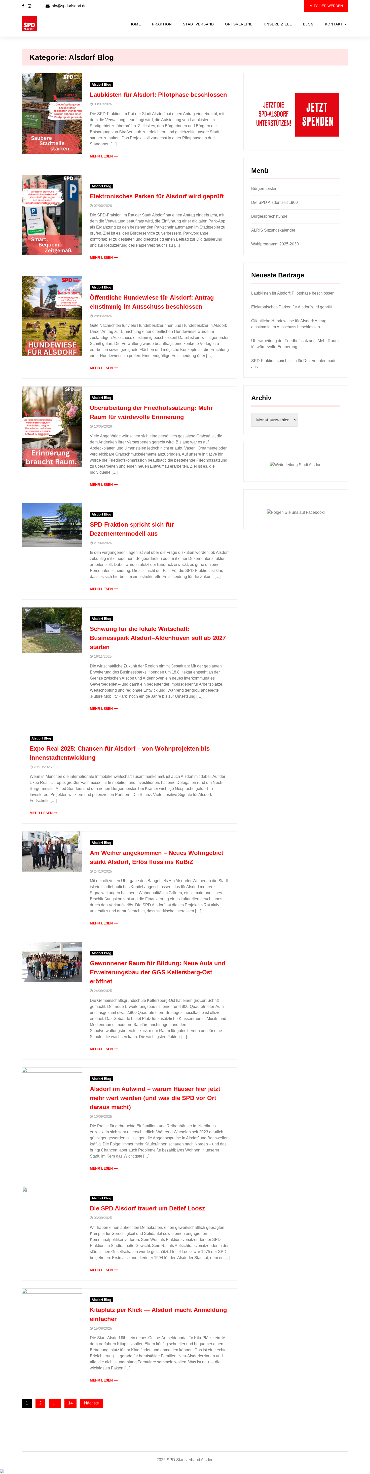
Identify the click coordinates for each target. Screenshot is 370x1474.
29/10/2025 (43, 767)
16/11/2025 (103, 656)
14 (70, 1403)
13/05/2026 (103, 426)
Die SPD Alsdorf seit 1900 (274, 202)
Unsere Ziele (278, 24)
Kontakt (334, 24)
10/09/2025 (103, 1116)
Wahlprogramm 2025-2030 (275, 244)
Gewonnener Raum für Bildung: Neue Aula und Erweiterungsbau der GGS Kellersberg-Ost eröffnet (158, 972)
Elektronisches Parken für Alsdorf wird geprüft (157, 196)
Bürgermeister (263, 188)
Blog (308, 24)
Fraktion (162, 24)
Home (135, 24)
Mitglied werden (326, 6)
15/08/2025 (103, 1328)
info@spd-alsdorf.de (68, 6)
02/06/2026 (103, 206)
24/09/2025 (103, 991)
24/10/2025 (103, 871)
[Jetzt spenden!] (295, 114)
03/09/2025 (103, 1218)
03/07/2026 (103, 104)
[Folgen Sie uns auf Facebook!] (296, 512)
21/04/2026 (103, 543)
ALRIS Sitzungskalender (273, 230)
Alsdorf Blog (101, 84)
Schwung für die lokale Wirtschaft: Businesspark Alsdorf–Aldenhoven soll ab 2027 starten (158, 637)
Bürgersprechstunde (269, 216)
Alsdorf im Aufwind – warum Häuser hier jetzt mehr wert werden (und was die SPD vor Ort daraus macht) (155, 1097)
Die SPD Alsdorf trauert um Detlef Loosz (147, 1208)
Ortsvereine (239, 24)
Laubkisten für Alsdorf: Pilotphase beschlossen (158, 94)
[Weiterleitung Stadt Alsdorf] (295, 465)
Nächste (91, 1403)
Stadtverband (198, 24)
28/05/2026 (103, 316)
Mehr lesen (101, 156)
